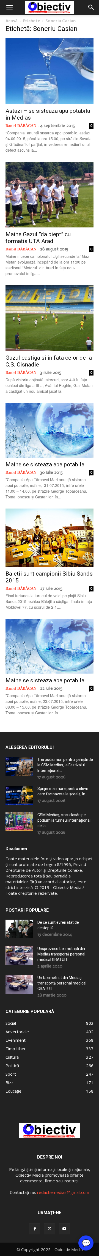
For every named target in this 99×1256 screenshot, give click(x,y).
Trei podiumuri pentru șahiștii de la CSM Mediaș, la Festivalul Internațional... (65, 765)
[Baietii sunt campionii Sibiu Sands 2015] (50, 538)
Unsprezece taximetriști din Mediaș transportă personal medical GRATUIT (61, 954)
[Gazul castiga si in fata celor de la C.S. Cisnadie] (50, 318)
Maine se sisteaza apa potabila (45, 464)
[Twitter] (49, 1228)
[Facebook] (34, 1228)
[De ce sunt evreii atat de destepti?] (19, 929)
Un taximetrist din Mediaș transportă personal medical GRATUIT (61, 983)
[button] (9, 7)
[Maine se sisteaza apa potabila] (50, 430)
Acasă (12, 20)
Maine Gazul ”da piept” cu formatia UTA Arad (38, 237)
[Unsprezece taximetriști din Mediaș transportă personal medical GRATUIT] (19, 955)
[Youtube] (64, 1228)
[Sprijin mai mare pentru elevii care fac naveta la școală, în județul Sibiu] (19, 795)
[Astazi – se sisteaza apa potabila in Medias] (50, 71)
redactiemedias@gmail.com (63, 1192)
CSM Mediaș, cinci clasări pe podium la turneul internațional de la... (63, 820)
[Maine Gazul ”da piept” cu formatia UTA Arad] (50, 194)
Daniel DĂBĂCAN (21, 126)
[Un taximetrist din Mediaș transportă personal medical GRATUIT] (19, 984)
